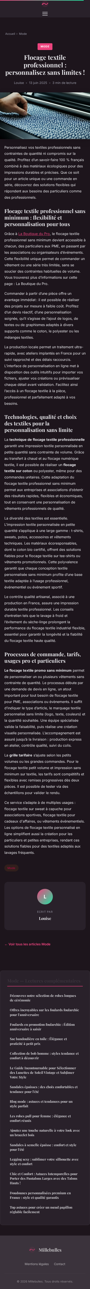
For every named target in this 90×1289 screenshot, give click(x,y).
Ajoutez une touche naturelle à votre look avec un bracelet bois (45, 1132)
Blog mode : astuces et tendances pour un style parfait (41, 1103)
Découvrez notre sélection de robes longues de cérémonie (43, 997)
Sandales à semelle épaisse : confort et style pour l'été (43, 1147)
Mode (23, 33)
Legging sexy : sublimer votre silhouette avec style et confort (44, 1161)
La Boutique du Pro (34, 233)
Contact (59, 1264)
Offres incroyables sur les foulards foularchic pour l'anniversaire (44, 1012)
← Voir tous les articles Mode (27, 944)
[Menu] (45, 13)
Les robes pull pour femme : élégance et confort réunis (40, 1118)
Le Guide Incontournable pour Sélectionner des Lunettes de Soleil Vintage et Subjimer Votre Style (43, 1072)
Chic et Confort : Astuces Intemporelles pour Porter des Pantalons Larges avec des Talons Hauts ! (44, 1178)
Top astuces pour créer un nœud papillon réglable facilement (41, 1209)
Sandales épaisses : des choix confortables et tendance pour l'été (44, 1089)
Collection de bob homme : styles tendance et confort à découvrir (44, 1055)
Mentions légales (37, 1264)
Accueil (10, 33)
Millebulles (50, 1250)
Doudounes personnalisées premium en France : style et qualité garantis (40, 1195)
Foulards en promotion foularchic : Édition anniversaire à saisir (42, 1026)
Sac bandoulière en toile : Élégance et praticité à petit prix (38, 1041)
